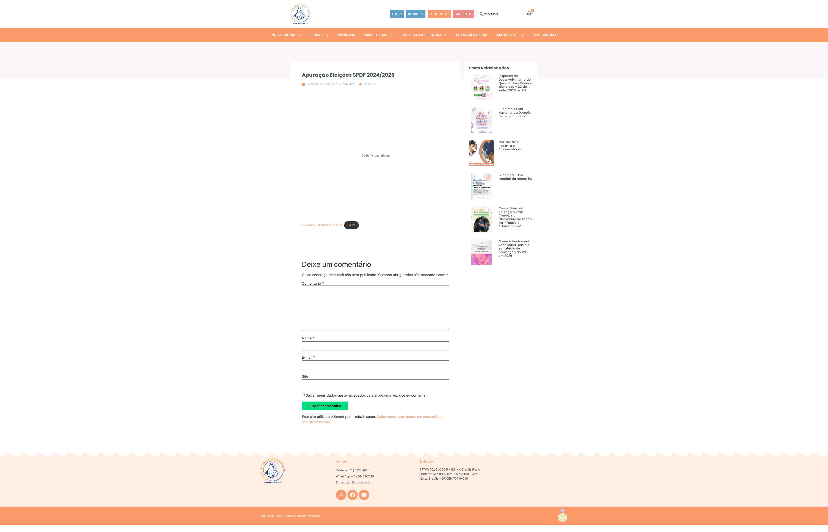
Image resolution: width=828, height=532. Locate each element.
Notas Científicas (472, 35)
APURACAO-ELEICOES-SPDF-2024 (322, 225)
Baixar (351, 225)
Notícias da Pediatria (422, 35)
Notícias (370, 84)
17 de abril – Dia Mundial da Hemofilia (515, 177)
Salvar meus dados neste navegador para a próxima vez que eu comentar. (366, 395)
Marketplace (376, 35)
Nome (308, 338)
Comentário (313, 283)
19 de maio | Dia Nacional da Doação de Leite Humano (515, 112)
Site (305, 376)
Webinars (346, 35)
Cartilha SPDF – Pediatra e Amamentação (510, 146)
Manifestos (508, 35)
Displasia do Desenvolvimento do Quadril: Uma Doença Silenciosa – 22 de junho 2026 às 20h (515, 83)
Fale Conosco (545, 35)
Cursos (317, 35)
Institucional (283, 35)
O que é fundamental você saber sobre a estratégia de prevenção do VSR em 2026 (515, 248)
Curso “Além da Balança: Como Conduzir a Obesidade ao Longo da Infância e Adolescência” (515, 217)
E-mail (308, 357)
